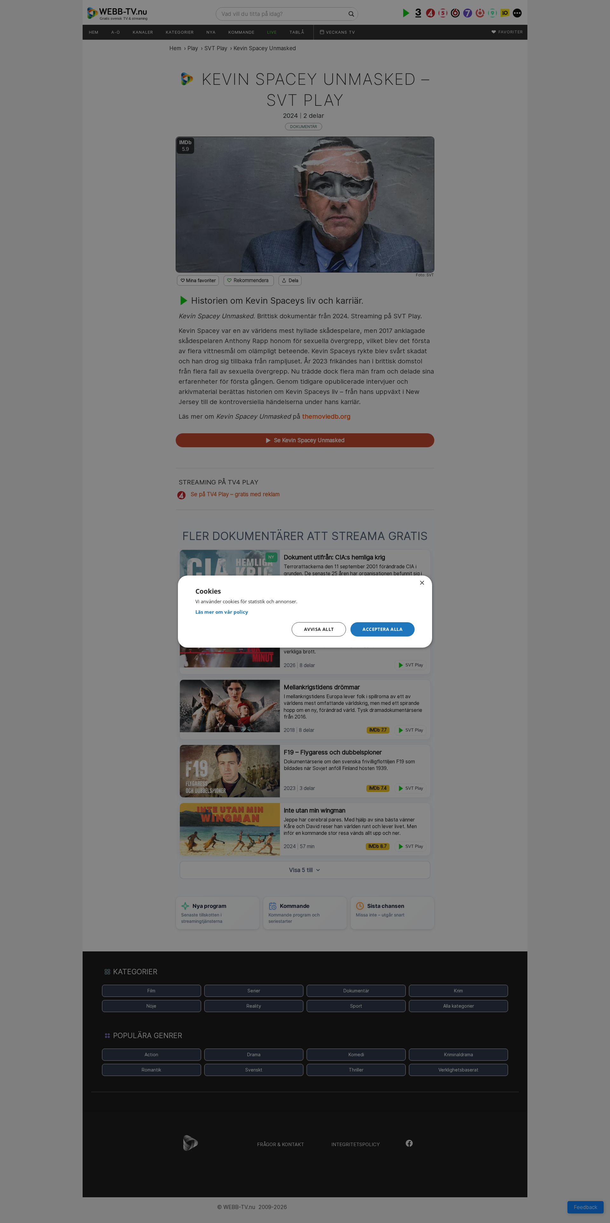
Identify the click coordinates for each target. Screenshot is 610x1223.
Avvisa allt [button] (319, 629)
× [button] (421, 583)
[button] (382, 629)
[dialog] (305, 612)
